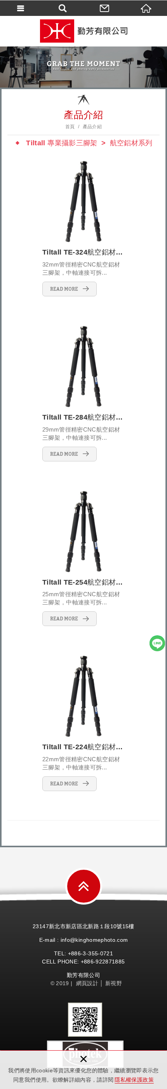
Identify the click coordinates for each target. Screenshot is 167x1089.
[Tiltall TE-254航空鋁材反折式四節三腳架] (83, 558)
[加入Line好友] (157, 643)
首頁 (70, 126)
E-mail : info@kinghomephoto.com (83, 940)
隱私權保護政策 (134, 1080)
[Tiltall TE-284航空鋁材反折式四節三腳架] (83, 393)
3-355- (91, 953)
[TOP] (83, 886)
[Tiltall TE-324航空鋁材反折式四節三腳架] (83, 228)
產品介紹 (92, 126)
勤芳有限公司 (83, 31)
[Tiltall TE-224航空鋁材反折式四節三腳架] (83, 723)
